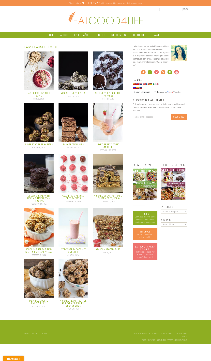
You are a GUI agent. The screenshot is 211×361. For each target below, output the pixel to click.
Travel (156, 35)
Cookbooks (139, 35)
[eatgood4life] (145, 199)
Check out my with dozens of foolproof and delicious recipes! (105, 3)
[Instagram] (169, 73)
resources (118, 35)
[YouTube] (176, 73)
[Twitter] (156, 73)
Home (51, 35)
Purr (184, 336)
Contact (43, 333)
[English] (144, 84)
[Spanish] (137, 87)
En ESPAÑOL (81, 35)
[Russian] (134, 87)
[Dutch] (140, 84)
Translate (177, 92)
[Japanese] (157, 84)
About (64, 35)
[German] (150, 84)
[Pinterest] (163, 73)
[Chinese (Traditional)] (137, 84)
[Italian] (153, 84)
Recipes (100, 35)
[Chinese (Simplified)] (134, 84)
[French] (147, 84)
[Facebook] (150, 73)
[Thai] (140, 87)
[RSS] (143, 73)
